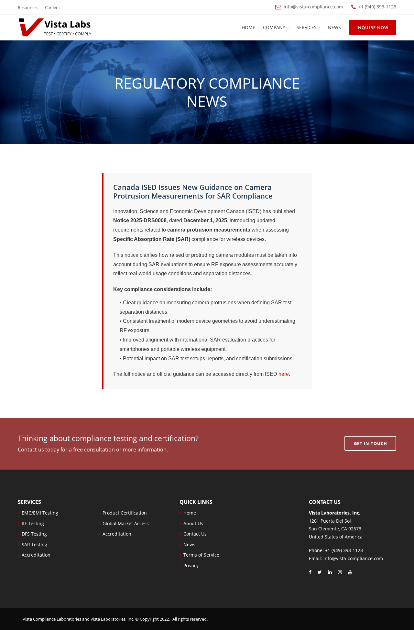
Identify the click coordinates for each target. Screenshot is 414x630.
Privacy (191, 565)
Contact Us (195, 534)
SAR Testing (34, 544)
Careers (52, 7)
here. (284, 374)
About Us (193, 523)
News (334, 27)
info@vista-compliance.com (313, 7)
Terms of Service (201, 555)
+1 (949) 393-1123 (377, 7)
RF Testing (33, 523)
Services (307, 27)
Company (274, 27)
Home (248, 27)
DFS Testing (34, 534)
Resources (28, 7)
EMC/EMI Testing (40, 513)
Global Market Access (126, 523)
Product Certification (125, 513)
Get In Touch (370, 443)
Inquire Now (372, 27)
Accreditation (36, 555)
